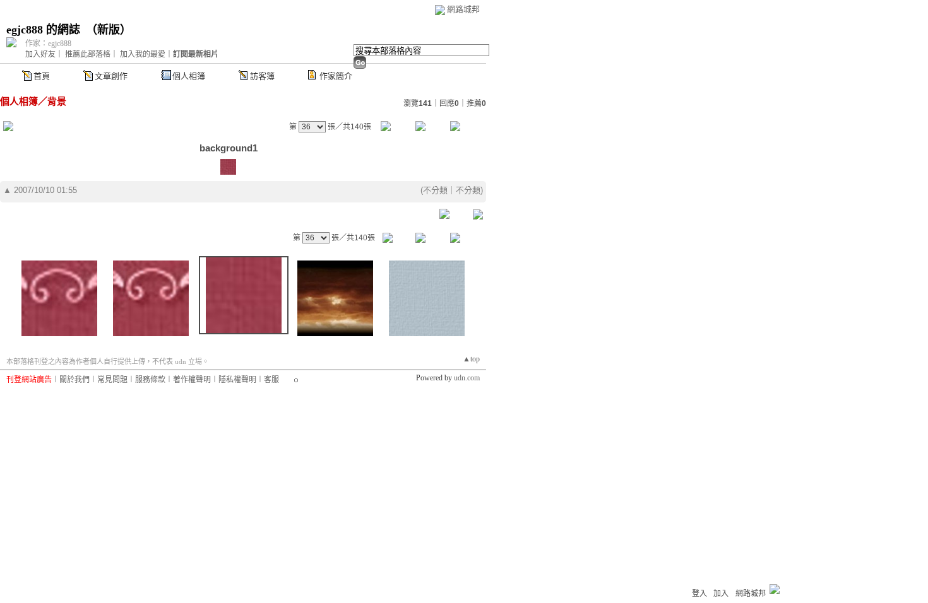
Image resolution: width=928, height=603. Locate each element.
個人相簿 (188, 76)
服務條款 (150, 379)
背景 (56, 101)
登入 (699, 593)
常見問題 (112, 379)
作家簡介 (335, 76)
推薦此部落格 (87, 54)
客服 (271, 379)
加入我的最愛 (142, 54)
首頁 (41, 76)
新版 (108, 29)
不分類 (435, 190)
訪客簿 (262, 76)
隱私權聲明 (237, 379)
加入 (721, 593)
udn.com (467, 377)
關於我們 (74, 379)
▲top (471, 358)
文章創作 (111, 76)
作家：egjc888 (48, 43)
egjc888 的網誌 (43, 29)
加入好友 (40, 54)
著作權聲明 (192, 379)
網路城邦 (463, 9)
